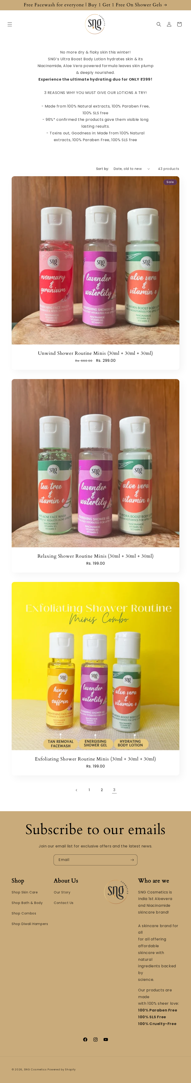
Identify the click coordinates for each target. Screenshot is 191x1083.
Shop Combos (24, 913)
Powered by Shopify (62, 1069)
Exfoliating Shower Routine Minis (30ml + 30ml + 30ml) (95, 759)
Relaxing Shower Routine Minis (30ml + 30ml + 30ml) (96, 556)
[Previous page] (77, 790)
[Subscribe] (132, 859)
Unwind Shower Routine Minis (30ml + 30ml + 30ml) (95, 353)
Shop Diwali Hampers (30, 924)
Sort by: (102, 168)
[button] (10, 24)
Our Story (62, 892)
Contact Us (64, 902)
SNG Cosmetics (35, 1069)
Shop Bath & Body (27, 902)
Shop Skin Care (25, 892)
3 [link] (114, 790)
